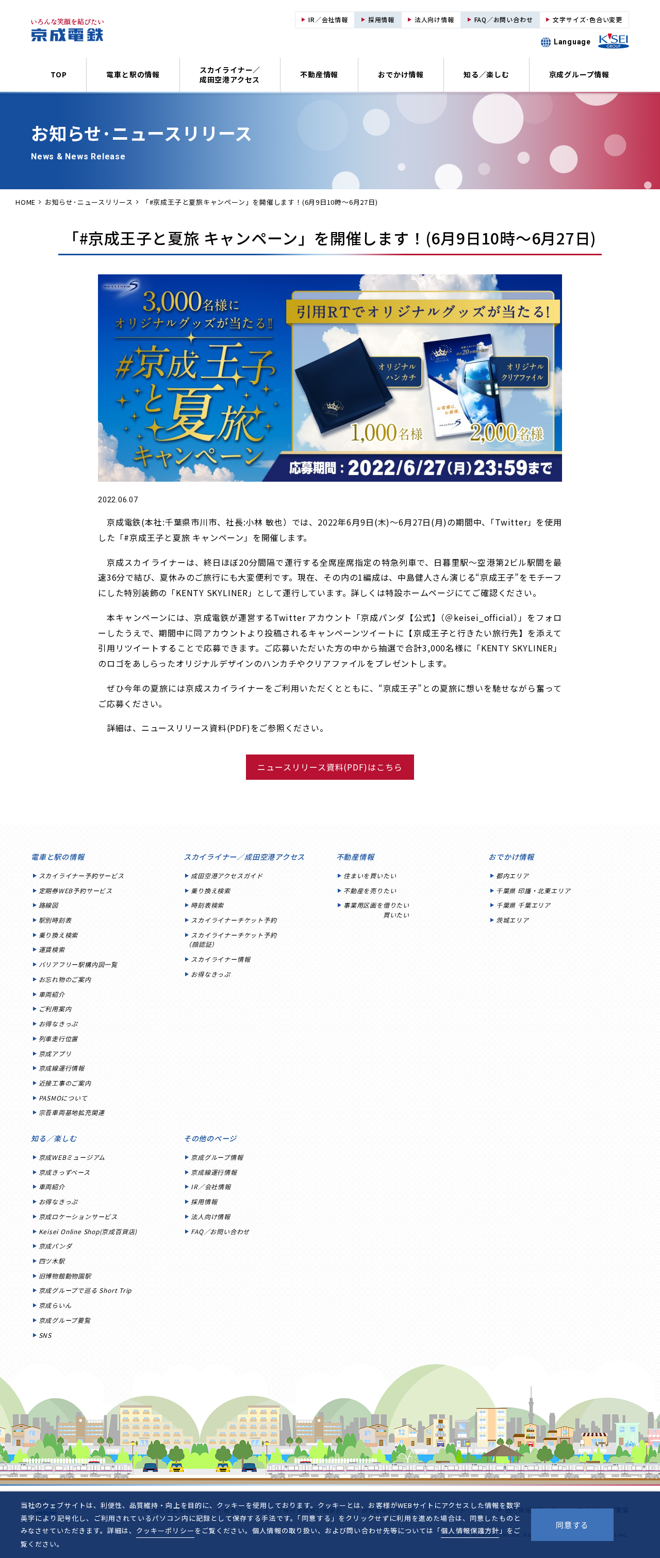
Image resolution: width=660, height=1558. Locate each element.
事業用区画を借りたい (376, 909)
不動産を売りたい (369, 890)
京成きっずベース (64, 1172)
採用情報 (204, 1201)
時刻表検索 (207, 904)
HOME (25, 202)
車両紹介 (52, 994)
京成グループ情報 (579, 74)
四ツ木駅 (52, 1260)
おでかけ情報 (401, 74)
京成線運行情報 (62, 1067)
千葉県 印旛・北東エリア (533, 890)
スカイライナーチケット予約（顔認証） (230, 939)
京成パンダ (55, 1245)
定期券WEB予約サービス (75, 890)
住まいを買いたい (369, 875)
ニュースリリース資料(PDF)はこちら (330, 767)
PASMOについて (63, 1097)
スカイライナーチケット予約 (233, 919)
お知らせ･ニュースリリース (89, 202)
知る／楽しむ (486, 74)
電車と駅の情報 (132, 74)
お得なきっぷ (58, 1023)
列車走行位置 (58, 1038)
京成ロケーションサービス (78, 1216)
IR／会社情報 (210, 1186)
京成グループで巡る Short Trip (85, 1290)
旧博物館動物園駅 (65, 1275)
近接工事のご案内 (65, 1082)
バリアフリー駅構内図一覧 (78, 964)
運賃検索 (52, 949)
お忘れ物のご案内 (65, 979)
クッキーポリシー (165, 1530)
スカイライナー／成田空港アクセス (230, 74)
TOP (59, 74)
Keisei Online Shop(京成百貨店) (88, 1231)
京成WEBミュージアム (72, 1157)
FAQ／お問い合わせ (220, 1231)
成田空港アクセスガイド (227, 875)
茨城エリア (512, 919)
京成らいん (55, 1305)
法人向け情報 (210, 1216)
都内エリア (512, 875)
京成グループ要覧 (65, 1320)
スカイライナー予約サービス (81, 875)
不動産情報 (319, 74)
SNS (45, 1335)
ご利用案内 (55, 1008)
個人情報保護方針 (470, 1530)
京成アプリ (55, 1053)
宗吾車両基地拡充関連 (72, 1112)
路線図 (48, 904)
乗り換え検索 (58, 934)
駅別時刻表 (55, 919)
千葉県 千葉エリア (523, 904)
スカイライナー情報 (220, 959)
